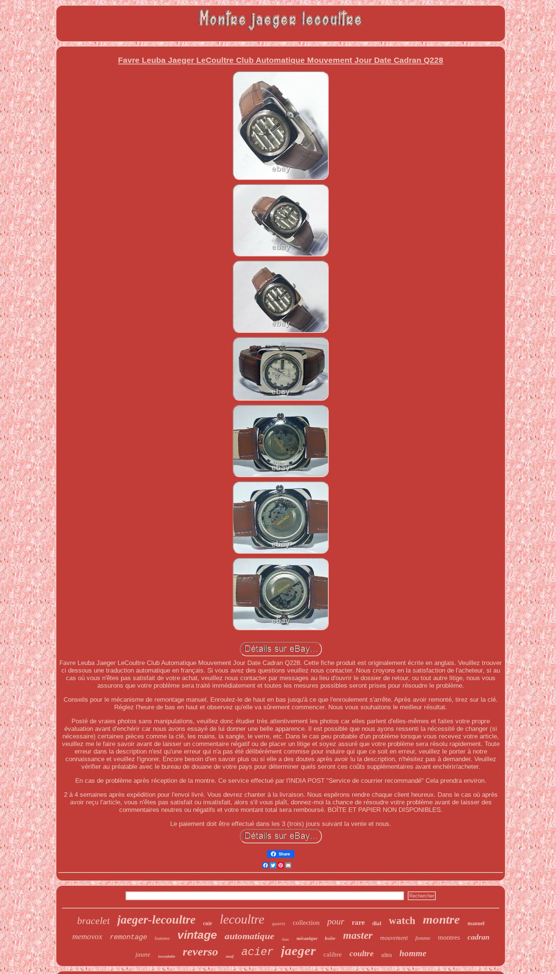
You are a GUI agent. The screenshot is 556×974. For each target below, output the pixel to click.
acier (257, 952)
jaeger (298, 950)
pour (335, 921)
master (358, 935)
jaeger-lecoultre (156, 919)
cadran (478, 937)
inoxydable (166, 956)
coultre (361, 953)
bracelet (93, 920)
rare (358, 922)
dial (376, 923)
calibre (332, 954)
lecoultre (242, 919)
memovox (87, 936)
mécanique (307, 938)
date (285, 939)
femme (422, 938)
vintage (197, 935)
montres (449, 937)
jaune (143, 954)
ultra (386, 955)
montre (441, 919)
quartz (278, 923)
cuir (207, 923)
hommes (162, 938)
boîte (330, 938)
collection (306, 922)
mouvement (394, 938)
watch (402, 920)
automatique (249, 936)
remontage (128, 937)
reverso (200, 951)
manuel (476, 923)
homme (412, 953)
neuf (230, 956)
